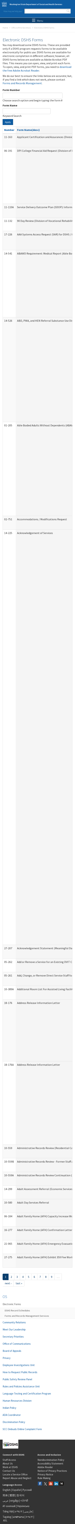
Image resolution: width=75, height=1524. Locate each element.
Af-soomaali (9, 1506)
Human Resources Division (17, 1400)
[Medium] (61, 1484)
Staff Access (9, 1460)
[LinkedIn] (56, 1484)
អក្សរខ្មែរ (14, 1500)
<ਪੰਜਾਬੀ (24, 1500)
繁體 (12, 1495)
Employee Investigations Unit (19, 1365)
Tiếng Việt (8, 1511)
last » (19, 1283)
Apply (8, 122)
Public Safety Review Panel (17, 1379)
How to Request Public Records (20, 1372)
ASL (5, 1520)
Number (9, 130)
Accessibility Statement (50, 1463)
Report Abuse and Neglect (17, 1478)
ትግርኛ (29, 1516)
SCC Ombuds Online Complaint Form (22, 1429)
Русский (27, 1490)
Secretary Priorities (13, 1336)
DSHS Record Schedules (17, 1310)
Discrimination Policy (14, 1422)
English (7, 1490)
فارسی (28, 1511)
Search (68, 11)
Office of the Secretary (21, 27)
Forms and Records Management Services (27, 1315)
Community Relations (14, 1322)
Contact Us (9, 1470)
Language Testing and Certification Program (27, 1393)
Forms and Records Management (22, 83)
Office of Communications (17, 1343)
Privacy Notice (45, 1474)
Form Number (11, 90)
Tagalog (7, 1516)
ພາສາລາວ (18, 1516)
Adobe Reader (45, 1467)
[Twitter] (45, 1484)
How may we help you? (12, 11)
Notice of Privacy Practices (52, 1470)
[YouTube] (50, 1484)
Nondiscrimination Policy (51, 1460)
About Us (8, 1463)
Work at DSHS (10, 1467)
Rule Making (44, 1478)
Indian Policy (9, 1407)
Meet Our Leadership (14, 1329)
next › (8, 1283)
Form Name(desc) (28, 130)
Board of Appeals (12, 1350)
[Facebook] (40, 1484)
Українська (23, 1506)
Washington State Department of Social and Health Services (36, 4)
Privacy (6, 1358)
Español (16, 1490)
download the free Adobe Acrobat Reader (37, 68)
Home (5, 27)
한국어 (20, 1495)
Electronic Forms (12, 1304)
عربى (6, 1500)
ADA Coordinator (12, 1415)
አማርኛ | (19, 1511)
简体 (5, 1495)
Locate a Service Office (15, 1474)
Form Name (10, 105)
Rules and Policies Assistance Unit (21, 1386)
